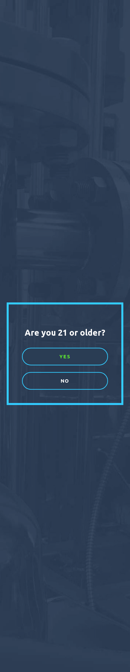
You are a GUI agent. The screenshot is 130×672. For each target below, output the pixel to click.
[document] (65, 336)
